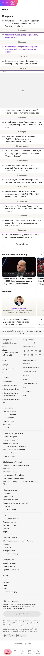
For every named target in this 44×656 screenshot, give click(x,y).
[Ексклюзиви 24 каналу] (41, 254)
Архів (24, 387)
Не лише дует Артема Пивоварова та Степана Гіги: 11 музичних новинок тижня (23, 181)
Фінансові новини (10, 500)
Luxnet (29, 643)
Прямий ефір (8, 418)
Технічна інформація (29, 371)
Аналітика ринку (9, 563)
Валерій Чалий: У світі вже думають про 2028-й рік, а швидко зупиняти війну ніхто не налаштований (18, 281)
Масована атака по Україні (14, 450)
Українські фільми (10, 522)
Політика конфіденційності (11, 389)
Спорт (6, 576)
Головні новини (9, 411)
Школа (6, 544)
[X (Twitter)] (28, 350)
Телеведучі (5, 377)
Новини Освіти (10, 537)
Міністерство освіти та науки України (18, 541)
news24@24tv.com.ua (9, 343)
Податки (6, 506)
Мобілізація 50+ (9, 469)
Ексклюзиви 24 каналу (14, 254)
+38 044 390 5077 (29, 343)
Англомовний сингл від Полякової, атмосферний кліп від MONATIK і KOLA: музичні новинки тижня (22, 194)
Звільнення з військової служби (16, 465)
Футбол (6, 582)
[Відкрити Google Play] (9, 635)
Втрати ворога (9, 456)
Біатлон (6, 589)
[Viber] (24, 354)
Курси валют (8, 496)
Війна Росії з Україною (13, 433)
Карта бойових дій (10, 440)
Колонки (7, 291)
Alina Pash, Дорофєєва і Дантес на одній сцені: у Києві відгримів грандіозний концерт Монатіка (23, 223)
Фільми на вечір (9, 525)
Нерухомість (8, 560)
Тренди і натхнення (11, 570)
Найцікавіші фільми (11, 519)
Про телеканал (7, 373)
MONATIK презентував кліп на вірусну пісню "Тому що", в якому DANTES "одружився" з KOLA (22, 23)
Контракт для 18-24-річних (13, 475)
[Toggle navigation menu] (7, 2)
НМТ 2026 (7, 547)
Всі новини (8, 408)
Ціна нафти (7, 493)
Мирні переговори (10, 443)
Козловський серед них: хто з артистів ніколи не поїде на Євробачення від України (21, 49)
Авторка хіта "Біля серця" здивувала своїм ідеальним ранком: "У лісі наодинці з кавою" (23, 208)
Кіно (5, 515)
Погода (6, 427)
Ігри (24, 396)
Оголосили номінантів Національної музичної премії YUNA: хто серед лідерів (23, 111)
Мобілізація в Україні (12, 462)
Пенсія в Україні (9, 509)
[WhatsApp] (32, 354)
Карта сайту (27, 391)
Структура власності (30, 383)
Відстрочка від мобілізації (13, 478)
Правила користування (9, 385)
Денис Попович (19, 308)
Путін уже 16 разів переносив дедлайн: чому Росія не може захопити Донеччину (16, 322)
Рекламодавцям (7, 381)
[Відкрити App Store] (21, 635)
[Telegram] (36, 350)
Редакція (5, 365)
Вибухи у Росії (8, 453)
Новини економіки (11, 490)
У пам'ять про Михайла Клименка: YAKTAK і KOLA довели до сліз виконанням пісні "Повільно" (21, 139)
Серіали (6, 532)
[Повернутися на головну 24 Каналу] (3, 2)
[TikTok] (28, 354)
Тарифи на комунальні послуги (15, 503)
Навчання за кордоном (12, 554)
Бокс (5, 579)
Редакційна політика (9, 369)
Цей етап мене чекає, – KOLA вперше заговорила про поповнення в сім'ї (21, 62)
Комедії (6, 528)
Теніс (5, 585)
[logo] (13, 3)
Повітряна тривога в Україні (14, 446)
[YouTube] (32, 350)
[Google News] (36, 354)
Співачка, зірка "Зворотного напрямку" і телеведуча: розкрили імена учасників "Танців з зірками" (23, 153)
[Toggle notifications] (39, 2)
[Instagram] (40, 350)
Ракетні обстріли (10, 437)
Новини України (9, 414)
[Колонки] (41, 291)
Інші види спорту (10, 592)
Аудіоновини (8, 424)
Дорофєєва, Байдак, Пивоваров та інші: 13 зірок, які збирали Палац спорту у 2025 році (23, 124)
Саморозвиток (9, 551)
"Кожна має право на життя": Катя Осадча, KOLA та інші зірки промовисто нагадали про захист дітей (22, 168)
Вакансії (25, 379)
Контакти (26, 375)
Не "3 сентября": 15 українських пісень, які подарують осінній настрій (22, 236)
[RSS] (40, 354)
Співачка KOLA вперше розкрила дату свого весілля (21, 36)
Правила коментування (31, 367)
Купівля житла (9, 566)
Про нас (4, 361)
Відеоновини (8, 421)
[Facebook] (24, 350)
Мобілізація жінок (10, 472)
